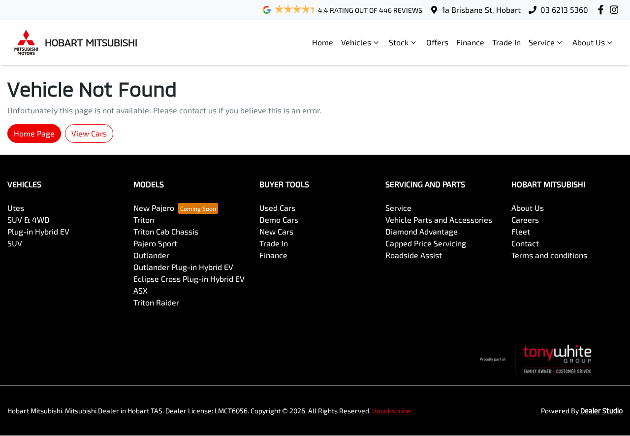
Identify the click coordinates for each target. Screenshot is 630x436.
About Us (588, 42)
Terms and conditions (549, 255)
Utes (15, 207)
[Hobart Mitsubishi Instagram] (616, 9)
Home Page (34, 133)
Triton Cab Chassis (165, 231)
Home (322, 42)
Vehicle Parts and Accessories (438, 219)
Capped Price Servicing (425, 243)
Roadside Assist (413, 255)
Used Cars (277, 207)
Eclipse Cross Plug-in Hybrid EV (189, 278)
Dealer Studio (601, 410)
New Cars (276, 231)
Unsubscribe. (392, 410)
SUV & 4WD (28, 219)
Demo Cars (278, 219)
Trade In (506, 42)
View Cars (89, 133)
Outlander (151, 255)
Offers (437, 42)
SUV (14, 243)
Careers (525, 219)
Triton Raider (156, 302)
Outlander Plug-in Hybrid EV (183, 266)
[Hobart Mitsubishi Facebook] (602, 9)
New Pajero (153, 207)
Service (542, 42)
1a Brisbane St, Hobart (481, 9)
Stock (399, 42)
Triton (143, 219)
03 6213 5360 (564, 9)
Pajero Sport (155, 243)
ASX (140, 290)
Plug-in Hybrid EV (38, 231)
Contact (525, 243)
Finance (470, 42)
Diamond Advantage (421, 231)
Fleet (520, 231)
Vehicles (356, 42)
